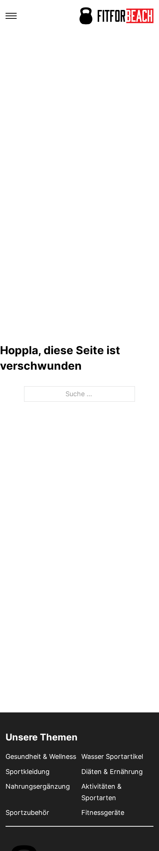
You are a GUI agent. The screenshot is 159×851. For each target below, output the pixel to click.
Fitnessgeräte (102, 812)
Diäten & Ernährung (112, 771)
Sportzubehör (27, 812)
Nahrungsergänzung (38, 786)
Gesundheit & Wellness (41, 756)
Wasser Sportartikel (112, 756)
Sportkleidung (28, 771)
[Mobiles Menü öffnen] (11, 16)
